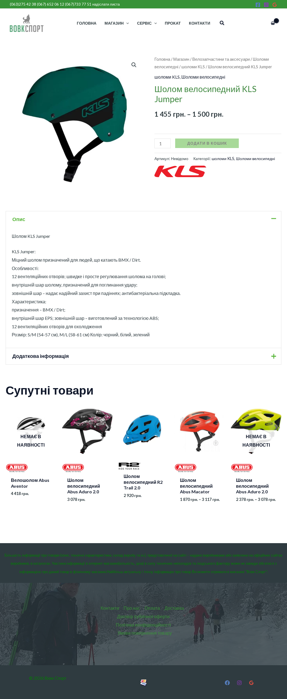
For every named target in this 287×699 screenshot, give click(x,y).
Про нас (132, 608)
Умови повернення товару (144, 632)
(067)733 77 (78, 4)
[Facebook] (257, 4)
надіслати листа (106, 4)
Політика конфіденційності (143, 624)
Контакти (110, 608)
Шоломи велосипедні (203, 76)
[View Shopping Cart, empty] (272, 23)
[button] (222, 23)
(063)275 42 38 (23, 4)
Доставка (174, 608)
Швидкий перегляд (30, 469)
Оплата (152, 608)
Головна (162, 59)
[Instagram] (266, 4)
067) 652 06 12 (51, 4)
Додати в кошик (207, 143)
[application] (126, 23)
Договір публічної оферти (143, 616)
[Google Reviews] (274, 4)
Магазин (181, 59)
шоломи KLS (193, 66)
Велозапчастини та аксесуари (221, 59)
